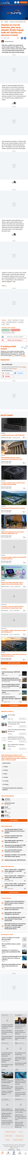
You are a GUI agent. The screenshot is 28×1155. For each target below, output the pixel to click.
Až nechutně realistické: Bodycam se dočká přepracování (7, 1054)
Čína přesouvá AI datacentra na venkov (13, 508)
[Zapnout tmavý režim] (18, 2)
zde (13, 355)
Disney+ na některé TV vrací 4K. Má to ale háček (11, 938)
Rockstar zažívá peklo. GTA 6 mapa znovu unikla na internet (7, 1032)
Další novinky (14, 705)
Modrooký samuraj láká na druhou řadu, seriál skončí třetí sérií (11, 965)
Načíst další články (14, 663)
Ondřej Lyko (6, 610)
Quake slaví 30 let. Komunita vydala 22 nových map (19, 1088)
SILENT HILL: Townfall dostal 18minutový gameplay (6, 1060)
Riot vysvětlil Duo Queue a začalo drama (11, 944)
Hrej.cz (3, 967)
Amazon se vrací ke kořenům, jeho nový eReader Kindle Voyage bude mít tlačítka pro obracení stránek (18, 21)
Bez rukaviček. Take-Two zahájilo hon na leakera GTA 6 (21, 1038)
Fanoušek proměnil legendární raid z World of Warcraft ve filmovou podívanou (11, 958)
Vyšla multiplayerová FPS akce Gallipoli (7, 1065)
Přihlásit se (24, 2)
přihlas (24, 366)
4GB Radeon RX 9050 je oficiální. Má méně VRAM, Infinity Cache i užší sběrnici (6, 1116)
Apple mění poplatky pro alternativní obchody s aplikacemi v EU (12, 532)
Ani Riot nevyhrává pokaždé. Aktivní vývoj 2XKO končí (20, 1032)
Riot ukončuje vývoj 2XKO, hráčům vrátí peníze (21, 1064)
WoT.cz (3, 953)
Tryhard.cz (4, 947)
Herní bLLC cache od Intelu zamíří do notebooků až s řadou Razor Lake (12, 607)
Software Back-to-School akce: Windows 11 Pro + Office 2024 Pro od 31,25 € (20, 1117)
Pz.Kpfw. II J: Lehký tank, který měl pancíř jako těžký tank (7, 1093)
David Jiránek (6, 586)
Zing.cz (3, 961)
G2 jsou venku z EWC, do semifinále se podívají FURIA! (7, 1038)
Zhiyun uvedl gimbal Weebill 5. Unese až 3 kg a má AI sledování (20, 1111)
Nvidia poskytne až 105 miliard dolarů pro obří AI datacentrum (14, 655)
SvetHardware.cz (6, 941)
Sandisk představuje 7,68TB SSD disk (13, 435)
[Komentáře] (18, 38)
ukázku (24, 355)
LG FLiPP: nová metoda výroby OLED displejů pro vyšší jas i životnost (7, 1122)
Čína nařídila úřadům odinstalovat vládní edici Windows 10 (13, 631)
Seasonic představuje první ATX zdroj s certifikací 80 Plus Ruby (13, 483)
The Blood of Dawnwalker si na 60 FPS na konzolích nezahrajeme (7, 1026)
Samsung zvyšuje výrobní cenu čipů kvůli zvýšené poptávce (13, 558)
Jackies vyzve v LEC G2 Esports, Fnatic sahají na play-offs (20, 1059)
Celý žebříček (14, 820)
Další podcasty (14, 892)
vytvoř (15, 368)
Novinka (6, 21)
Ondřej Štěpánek (9, 41)
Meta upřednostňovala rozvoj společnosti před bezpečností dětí (11, 458)
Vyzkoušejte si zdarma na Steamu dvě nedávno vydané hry (20, 1094)
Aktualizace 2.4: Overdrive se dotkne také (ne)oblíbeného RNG (11, 951)
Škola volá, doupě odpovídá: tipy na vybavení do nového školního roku (12, 583)
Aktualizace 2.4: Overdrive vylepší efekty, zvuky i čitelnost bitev (7, 1087)
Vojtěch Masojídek (7, 437)
